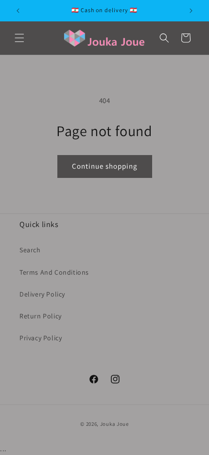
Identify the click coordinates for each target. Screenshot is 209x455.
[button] (19, 38)
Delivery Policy (42, 294)
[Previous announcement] (18, 10)
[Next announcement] (191, 10)
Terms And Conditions (54, 272)
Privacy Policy (40, 337)
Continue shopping (105, 166)
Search (30, 249)
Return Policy (40, 316)
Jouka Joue (114, 423)
